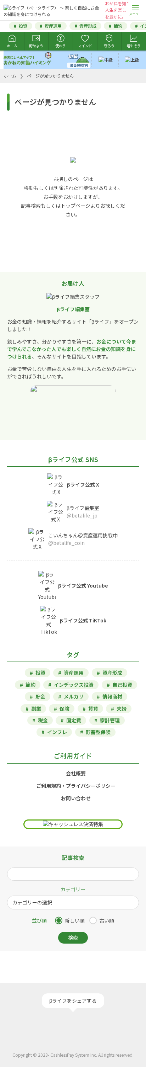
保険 (64, 708)
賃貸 (93, 708)
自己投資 (122, 684)
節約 (118, 26)
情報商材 (112, 696)
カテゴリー (73, 889)
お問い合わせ (76, 798)
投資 (23, 26)
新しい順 (75, 920)
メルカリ (74, 696)
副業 (36, 708)
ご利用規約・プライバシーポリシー (76, 785)
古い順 (106, 920)
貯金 (40, 696)
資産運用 (53, 26)
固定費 (73, 720)
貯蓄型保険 (98, 732)
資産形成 (87, 26)
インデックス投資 (74, 684)
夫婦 (122, 708)
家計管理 (110, 720)
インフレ (57, 732)
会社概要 (76, 773)
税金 (43, 720)
